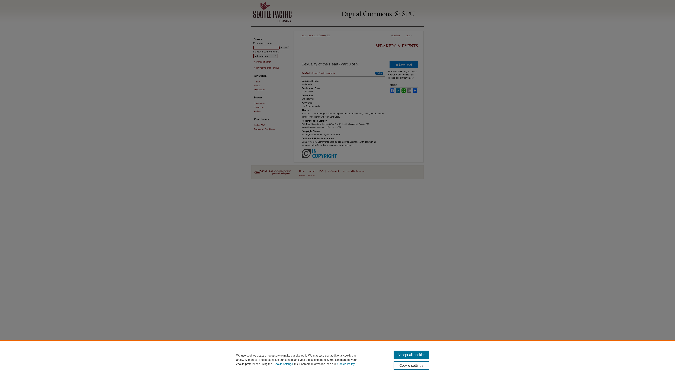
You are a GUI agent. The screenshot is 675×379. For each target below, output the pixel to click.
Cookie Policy (346, 364)
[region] (337, 359)
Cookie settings (283, 364)
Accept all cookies (411, 355)
